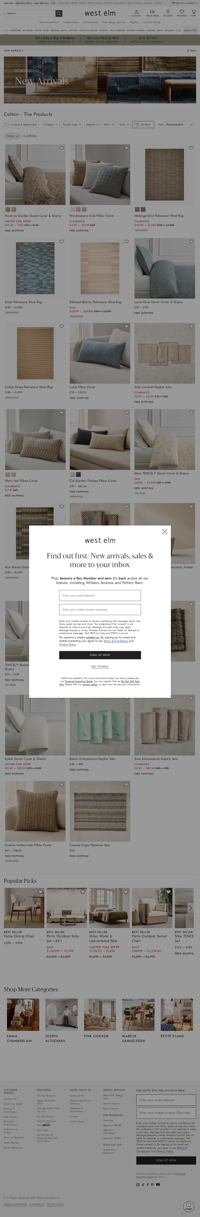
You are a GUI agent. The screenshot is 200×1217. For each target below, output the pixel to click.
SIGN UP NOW (100, 655)
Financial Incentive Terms (79, 681)
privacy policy (90, 684)
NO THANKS (100, 666)
